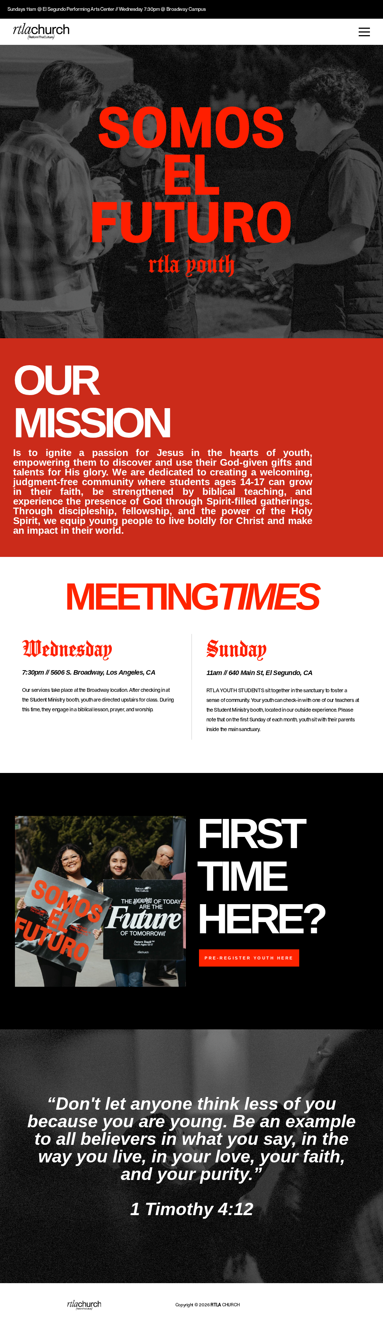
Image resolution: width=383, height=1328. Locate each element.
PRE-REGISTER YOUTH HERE (249, 958)
